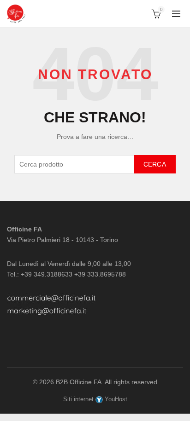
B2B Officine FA (78, 382)
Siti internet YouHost (95, 399)
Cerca (154, 164)
